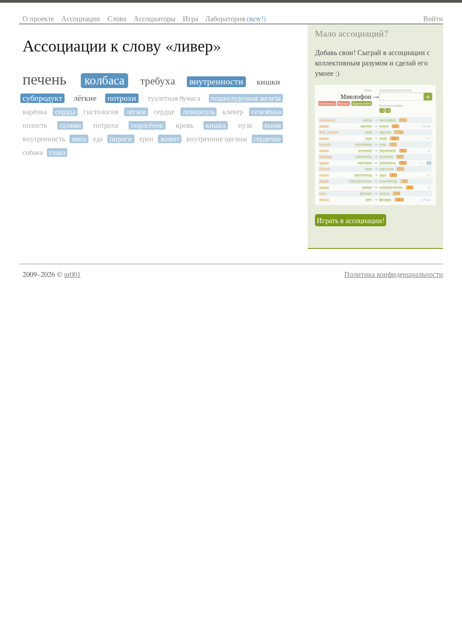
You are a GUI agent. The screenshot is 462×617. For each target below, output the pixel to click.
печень (45, 79)
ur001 (72, 274)
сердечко (267, 139)
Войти (433, 18)
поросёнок (147, 125)
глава (57, 152)
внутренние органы (216, 139)
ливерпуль (199, 112)
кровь (185, 125)
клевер (232, 112)
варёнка (35, 112)
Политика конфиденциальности (393, 274)
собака (33, 152)
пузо (245, 125)
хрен (146, 139)
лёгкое (136, 112)
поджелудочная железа (246, 98)
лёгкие (85, 98)
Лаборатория (235, 18)
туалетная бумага (174, 98)
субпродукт (42, 98)
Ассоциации (80, 18)
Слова (116, 18)
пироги (121, 139)
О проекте (38, 18)
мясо (79, 139)
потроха (105, 125)
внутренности (216, 81)
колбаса (104, 80)
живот (170, 139)
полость (35, 125)
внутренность (44, 139)
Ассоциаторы (155, 18)
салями (70, 125)
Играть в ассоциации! (350, 220)
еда (98, 139)
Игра (190, 18)
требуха (157, 81)
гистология (100, 112)
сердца (65, 112)
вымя (272, 125)
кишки (268, 82)
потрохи (121, 98)
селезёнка (266, 112)
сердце (164, 112)
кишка (216, 125)
